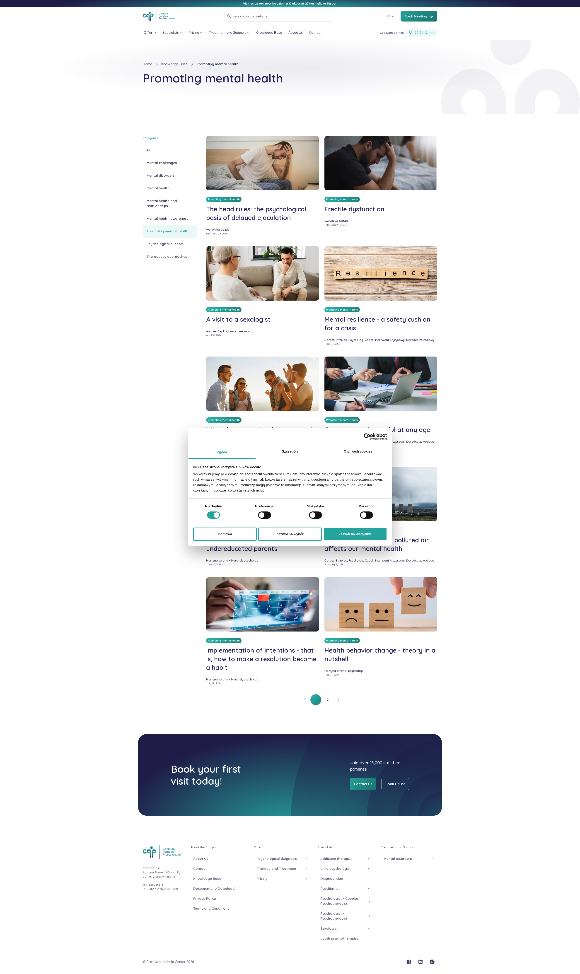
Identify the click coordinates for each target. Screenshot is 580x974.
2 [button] (328, 699)
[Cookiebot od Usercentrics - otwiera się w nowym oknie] (367, 436)
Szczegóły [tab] (290, 451)
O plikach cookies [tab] (358, 451)
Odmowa (225, 534)
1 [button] (316, 699)
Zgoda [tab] (222, 452)
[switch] (264, 515)
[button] (305, 700)
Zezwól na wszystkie (355, 534)
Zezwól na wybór (290, 534)
